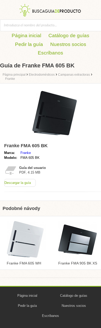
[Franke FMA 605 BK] (56, 138)
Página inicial (26, 35)
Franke (25, 153)
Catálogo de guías (68, 35)
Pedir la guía (29, 44)
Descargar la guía (17, 183)
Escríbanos (50, 53)
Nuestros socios (68, 44)
